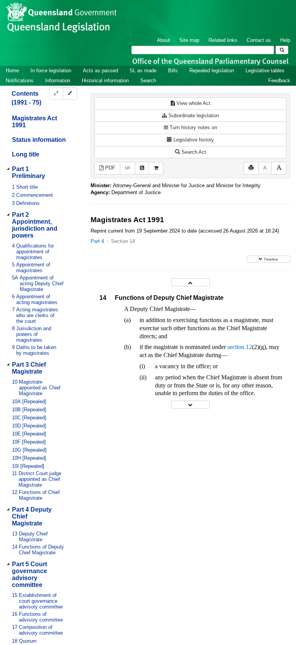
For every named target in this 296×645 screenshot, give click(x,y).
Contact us (259, 40)
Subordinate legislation (193, 115)
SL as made (143, 70)
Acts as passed (100, 70)
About (163, 40)
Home (12, 70)
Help (285, 40)
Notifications (20, 80)
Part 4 (97, 241)
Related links (223, 40)
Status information (39, 139)
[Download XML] (127, 168)
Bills (173, 70)
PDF (109, 168)
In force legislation (50, 70)
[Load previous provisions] (190, 282)
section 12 (239, 347)
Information (57, 80)
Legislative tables (265, 70)
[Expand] (56, 93)
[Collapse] (70, 93)
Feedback (279, 80)
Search (148, 80)
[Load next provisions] (190, 405)
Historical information (105, 80)
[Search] (282, 50)
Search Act (193, 152)
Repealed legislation (211, 70)
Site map (189, 40)
